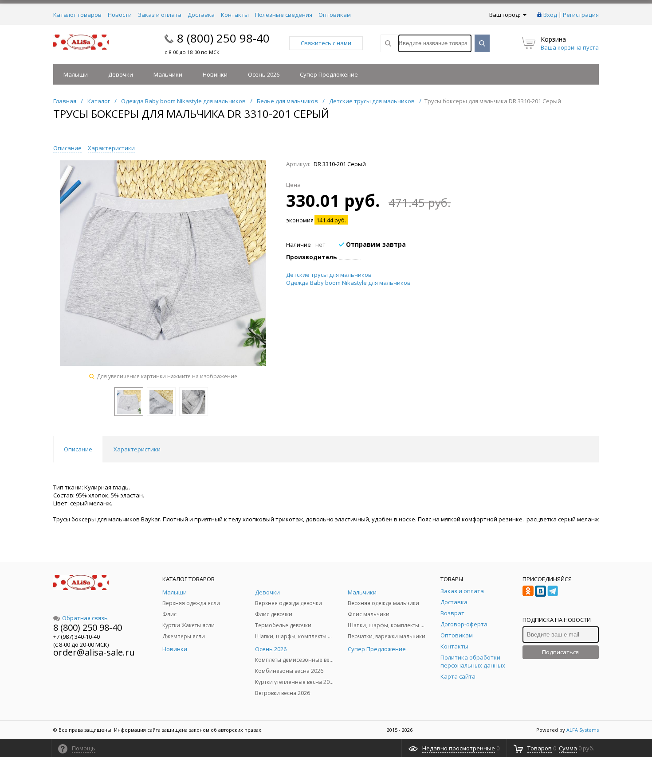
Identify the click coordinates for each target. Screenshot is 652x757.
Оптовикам (334, 15)
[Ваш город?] (524, 15)
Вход (550, 15)
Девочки (120, 74)
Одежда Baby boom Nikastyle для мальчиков (348, 283)
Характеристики (111, 148)
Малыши (75, 74)
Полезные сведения (283, 15)
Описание (67, 148)
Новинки (215, 74)
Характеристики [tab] (137, 449)
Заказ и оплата (159, 15)
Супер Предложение (329, 74)
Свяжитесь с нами (326, 43)
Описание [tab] (78, 449)
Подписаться (560, 652)
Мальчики (167, 74)
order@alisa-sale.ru (94, 652)
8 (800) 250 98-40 (223, 38)
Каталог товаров (77, 15)
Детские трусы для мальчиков (329, 275)
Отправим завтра (375, 244)
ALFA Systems (582, 729)
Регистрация (581, 15)
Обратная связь (85, 618)
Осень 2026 (263, 74)
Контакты (235, 15)
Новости (120, 15)
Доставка (201, 15)
